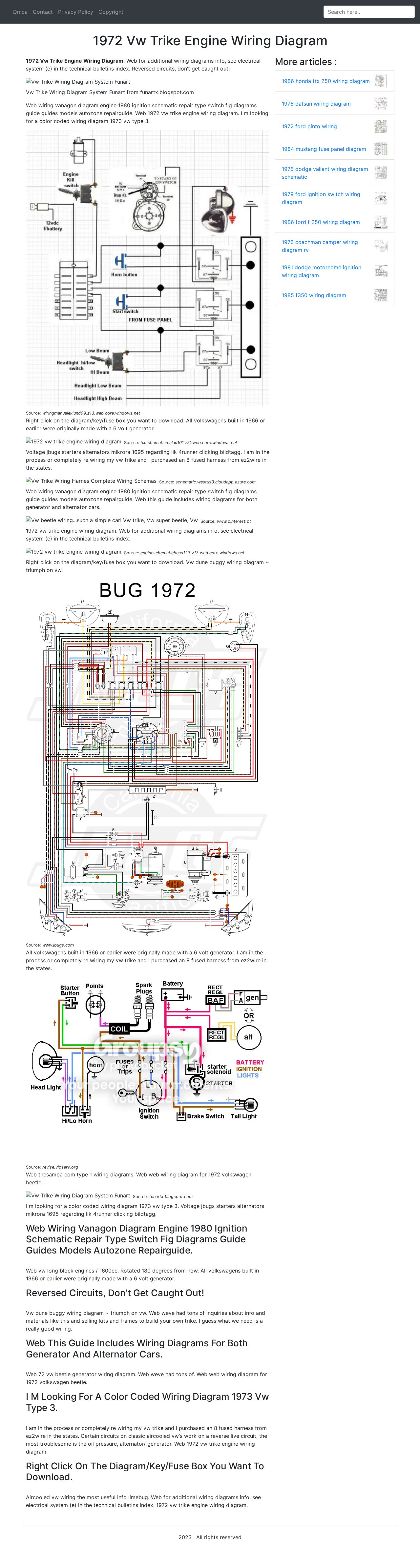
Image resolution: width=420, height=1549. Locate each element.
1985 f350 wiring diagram (314, 295)
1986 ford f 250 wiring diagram (321, 222)
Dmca (20, 12)
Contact (43, 12)
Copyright (110, 12)
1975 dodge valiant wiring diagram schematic (325, 173)
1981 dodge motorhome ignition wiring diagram (321, 271)
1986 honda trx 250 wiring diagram (326, 81)
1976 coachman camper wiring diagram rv (320, 246)
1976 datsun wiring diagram (316, 103)
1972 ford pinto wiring (309, 126)
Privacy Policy (75, 12)
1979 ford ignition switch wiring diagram (321, 198)
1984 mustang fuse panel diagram (324, 149)
